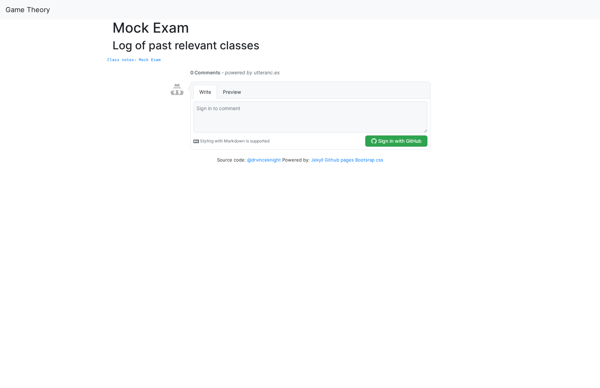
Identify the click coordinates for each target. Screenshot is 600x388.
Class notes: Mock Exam (134, 60)
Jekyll (317, 160)
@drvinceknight (264, 160)
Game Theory (28, 10)
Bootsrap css (369, 160)
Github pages (339, 160)
